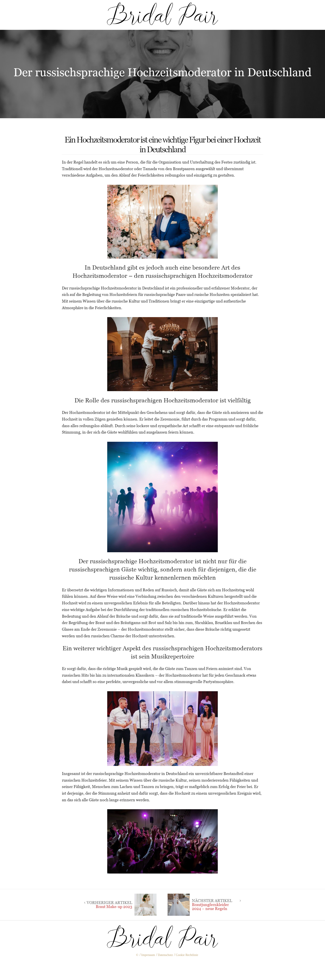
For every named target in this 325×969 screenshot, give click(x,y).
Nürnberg (153, 962)
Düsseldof (171, 962)
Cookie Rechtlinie (187, 955)
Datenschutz (165, 955)
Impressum (148, 955)
